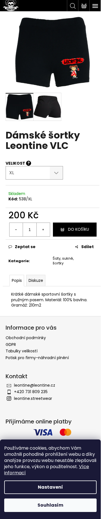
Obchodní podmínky (26, 338)
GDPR (11, 344)
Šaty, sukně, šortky (63, 261)
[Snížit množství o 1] (16, 229)
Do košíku (78, 229)
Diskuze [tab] (36, 280)
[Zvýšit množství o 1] (43, 229)
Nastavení (50, 487)
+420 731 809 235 (31, 392)
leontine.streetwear (33, 398)
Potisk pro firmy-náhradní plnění (37, 358)
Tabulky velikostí (22, 351)
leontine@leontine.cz (34, 385)
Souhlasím (50, 505)
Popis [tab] (17, 280)
